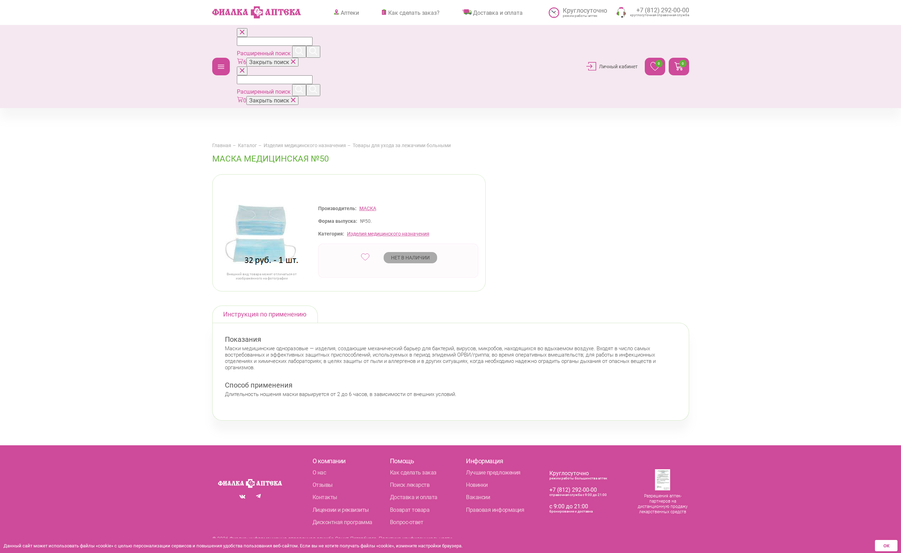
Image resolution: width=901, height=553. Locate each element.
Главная (221, 145)
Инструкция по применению (265, 314)
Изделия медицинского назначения (305, 145)
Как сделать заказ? (413, 13)
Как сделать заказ (413, 472)
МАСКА (367, 208)
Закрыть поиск (270, 62)
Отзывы (323, 485)
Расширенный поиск (264, 53)
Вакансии (478, 497)
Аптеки (350, 13)
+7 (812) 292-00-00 (573, 489)
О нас (319, 472)
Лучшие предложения (493, 472)
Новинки (477, 485)
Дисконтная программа (342, 522)
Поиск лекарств (409, 485)
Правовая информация (495, 510)
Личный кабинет (618, 66)
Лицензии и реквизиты (341, 510)
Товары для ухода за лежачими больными (402, 145)
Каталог (221, 66)
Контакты (325, 497)
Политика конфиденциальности (415, 538)
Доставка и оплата (497, 13)
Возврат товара (409, 510)
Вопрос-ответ (406, 522)
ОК (886, 545)
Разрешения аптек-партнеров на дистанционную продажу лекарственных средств (663, 504)
